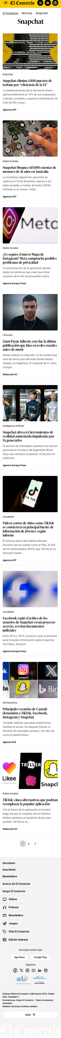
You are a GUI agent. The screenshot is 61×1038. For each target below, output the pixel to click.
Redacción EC (10, 374)
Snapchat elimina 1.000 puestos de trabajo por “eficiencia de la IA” (27, 82)
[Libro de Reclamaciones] (39, 980)
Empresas (8, 74)
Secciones (9, 863)
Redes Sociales (10, 161)
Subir (28, 1014)
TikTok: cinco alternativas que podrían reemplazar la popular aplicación (30, 801)
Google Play (40, 957)
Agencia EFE (9, 742)
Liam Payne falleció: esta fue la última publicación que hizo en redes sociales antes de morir (30, 345)
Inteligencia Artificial (13, 426)
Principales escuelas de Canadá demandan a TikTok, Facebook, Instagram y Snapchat (25, 712)
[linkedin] (40, 970)
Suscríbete (9, 869)
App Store (19, 957)
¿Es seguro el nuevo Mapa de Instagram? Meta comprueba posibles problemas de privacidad (30, 258)
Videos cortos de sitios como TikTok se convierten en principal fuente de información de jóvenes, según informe (28, 528)
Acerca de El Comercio (16, 883)
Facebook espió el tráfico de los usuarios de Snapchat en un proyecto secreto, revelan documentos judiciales (29, 624)
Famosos (8, 335)
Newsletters (10, 876)
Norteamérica (10, 702)
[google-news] (46, 970)
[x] (21, 970)
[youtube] (34, 970)
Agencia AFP (9, 109)
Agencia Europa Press (14, 283)
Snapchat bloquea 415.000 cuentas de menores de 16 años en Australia (29, 169)
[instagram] (27, 970)
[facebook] (15, 970)
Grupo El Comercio (14, 891)
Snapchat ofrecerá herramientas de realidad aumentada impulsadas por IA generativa (28, 436)
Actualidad (8, 516)
